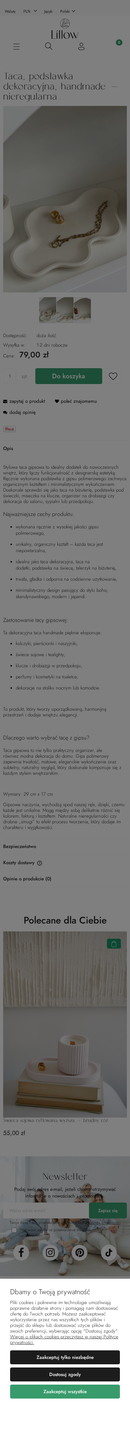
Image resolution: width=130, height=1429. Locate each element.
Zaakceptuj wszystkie (65, 1391)
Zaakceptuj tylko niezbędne (65, 1357)
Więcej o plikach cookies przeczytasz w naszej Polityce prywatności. (64, 1339)
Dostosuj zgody (65, 1374)
